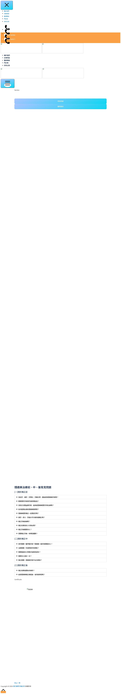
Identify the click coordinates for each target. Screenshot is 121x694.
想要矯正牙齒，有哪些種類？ (28, 533)
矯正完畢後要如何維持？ (26, 570)
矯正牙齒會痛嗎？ (24, 521)
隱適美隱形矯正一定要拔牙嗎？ (28, 513)
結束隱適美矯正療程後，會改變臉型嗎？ (31, 574)
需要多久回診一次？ (25, 556)
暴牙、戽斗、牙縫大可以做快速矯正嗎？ (31, 517)
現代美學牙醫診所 (19, 686)
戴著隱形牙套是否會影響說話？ (28, 501)
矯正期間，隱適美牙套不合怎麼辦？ (30, 560)
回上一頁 (17, 683)
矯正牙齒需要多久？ (25, 529)
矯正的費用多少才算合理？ (27, 525)
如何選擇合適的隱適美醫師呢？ (28, 509)
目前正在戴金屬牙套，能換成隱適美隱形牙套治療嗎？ (36, 505)
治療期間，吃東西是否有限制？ (28, 548)
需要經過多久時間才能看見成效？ (29, 552)
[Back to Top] (3, 692)
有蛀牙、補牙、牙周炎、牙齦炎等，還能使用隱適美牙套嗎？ (38, 497)
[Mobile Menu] (7, 83)
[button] (60, 497)
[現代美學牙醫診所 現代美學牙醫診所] (42, 48)
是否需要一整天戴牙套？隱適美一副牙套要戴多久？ (35, 544)
